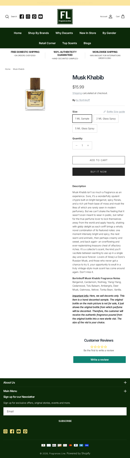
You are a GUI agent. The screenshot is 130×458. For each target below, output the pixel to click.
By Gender (109, 33)
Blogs (87, 43)
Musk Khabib (18, 69)
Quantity (77, 138)
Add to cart (99, 160)
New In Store (88, 33)
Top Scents (69, 43)
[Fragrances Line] (65, 16)
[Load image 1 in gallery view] (35, 92)
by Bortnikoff (83, 100)
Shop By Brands (38, 33)
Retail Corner (47, 43)
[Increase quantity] (89, 145)
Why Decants (64, 33)
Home (17, 33)
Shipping (77, 93)
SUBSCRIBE (65, 420)
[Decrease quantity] (76, 145)
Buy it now (99, 171)
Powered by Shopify (78, 453)
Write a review (100, 359)
